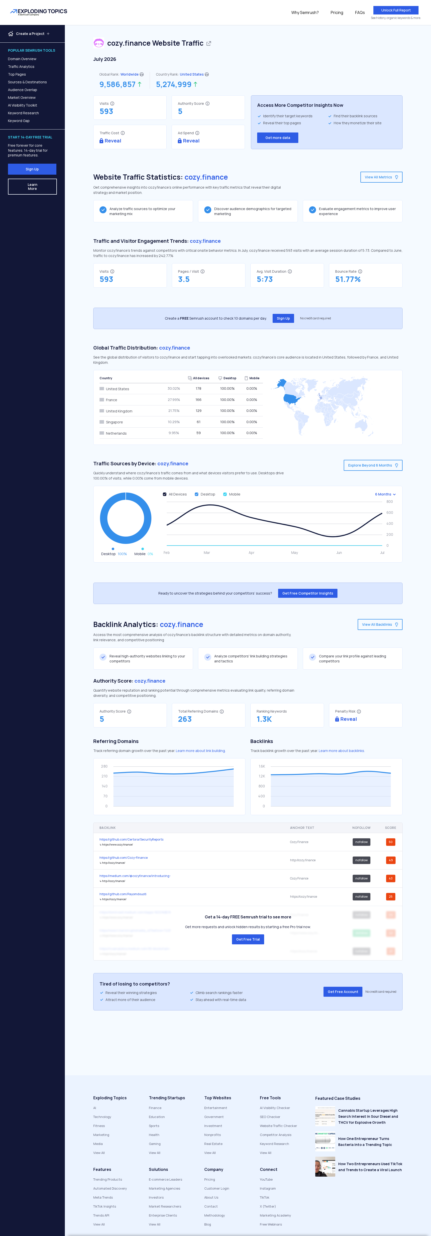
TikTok (264, 1197)
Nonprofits (212, 1134)
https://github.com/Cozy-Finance (124, 858)
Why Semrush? (305, 12)
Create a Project (30, 33)
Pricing (337, 12)
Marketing (101, 1134)
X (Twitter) (268, 1206)
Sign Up (32, 169)
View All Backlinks (377, 624)
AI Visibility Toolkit (22, 105)
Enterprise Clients (163, 1215)
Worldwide (129, 74)
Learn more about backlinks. (342, 750)
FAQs (360, 12)
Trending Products (107, 1179)
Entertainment (215, 1108)
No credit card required (315, 318)
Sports (154, 1125)
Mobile (234, 494)
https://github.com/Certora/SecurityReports (131, 839)
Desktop (208, 494)
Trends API (101, 1215)
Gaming (155, 1143)
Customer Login (216, 1188)
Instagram (268, 1188)
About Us (211, 1197)
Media (98, 1143)
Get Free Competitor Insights (307, 593)
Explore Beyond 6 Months (370, 465)
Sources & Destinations (27, 82)
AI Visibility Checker (275, 1108)
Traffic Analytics (21, 66)
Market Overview (22, 97)
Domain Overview (22, 58)
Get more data (277, 137)
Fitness (99, 1125)
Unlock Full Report (396, 10)
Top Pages (17, 74)
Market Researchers (165, 1206)
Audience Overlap (22, 89)
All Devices (178, 494)
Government (214, 1116)
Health (154, 1134)
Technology (102, 1116)
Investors (156, 1197)
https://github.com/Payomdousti (123, 894)
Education (157, 1116)
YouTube (266, 1179)
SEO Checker (270, 1116)
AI (94, 1108)
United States (192, 74)
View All (99, 1152)
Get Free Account (343, 991)
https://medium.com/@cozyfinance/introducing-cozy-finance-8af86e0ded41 (135, 876)
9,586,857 (117, 84)
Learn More (32, 186)
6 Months (383, 494)
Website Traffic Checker (278, 1125)
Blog (207, 1224)
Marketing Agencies (164, 1188)
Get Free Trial (248, 939)
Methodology (214, 1215)
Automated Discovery (110, 1188)
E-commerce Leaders (165, 1179)
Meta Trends (103, 1197)
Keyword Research (23, 113)
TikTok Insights (104, 1206)
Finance (155, 1108)
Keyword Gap (19, 120)
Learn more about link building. (201, 750)
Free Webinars (271, 1224)
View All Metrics (378, 177)
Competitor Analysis (275, 1134)
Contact (211, 1206)
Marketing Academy (275, 1215)
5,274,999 (174, 84)
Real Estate (213, 1143)
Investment (213, 1125)
